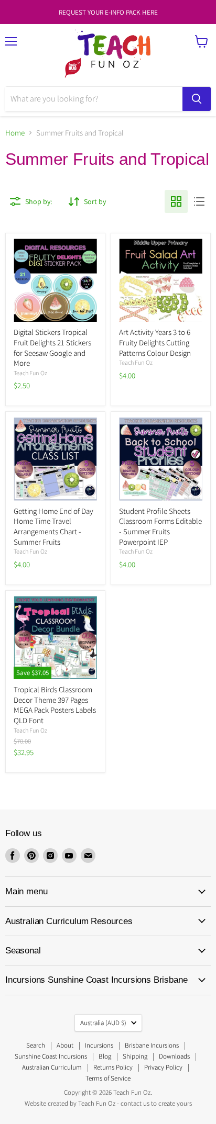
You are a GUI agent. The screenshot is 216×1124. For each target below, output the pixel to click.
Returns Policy (113, 1067)
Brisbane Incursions (152, 1045)
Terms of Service (108, 1078)
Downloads (174, 1056)
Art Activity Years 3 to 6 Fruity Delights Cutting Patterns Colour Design (155, 342)
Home (15, 132)
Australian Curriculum (52, 1067)
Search (35, 1045)
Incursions (99, 1045)
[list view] (199, 201)
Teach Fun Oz (30, 373)
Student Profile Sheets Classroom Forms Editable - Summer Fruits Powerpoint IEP (160, 526)
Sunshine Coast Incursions (51, 1056)
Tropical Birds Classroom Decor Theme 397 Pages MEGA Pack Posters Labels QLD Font (55, 704)
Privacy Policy (163, 1067)
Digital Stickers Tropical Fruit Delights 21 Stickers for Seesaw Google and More (52, 347)
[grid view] (176, 201)
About (65, 1045)
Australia (103, 1022)
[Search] (196, 99)
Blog (105, 1056)
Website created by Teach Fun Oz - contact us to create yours (108, 1103)
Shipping (135, 1056)
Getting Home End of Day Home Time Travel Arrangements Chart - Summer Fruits (53, 526)
